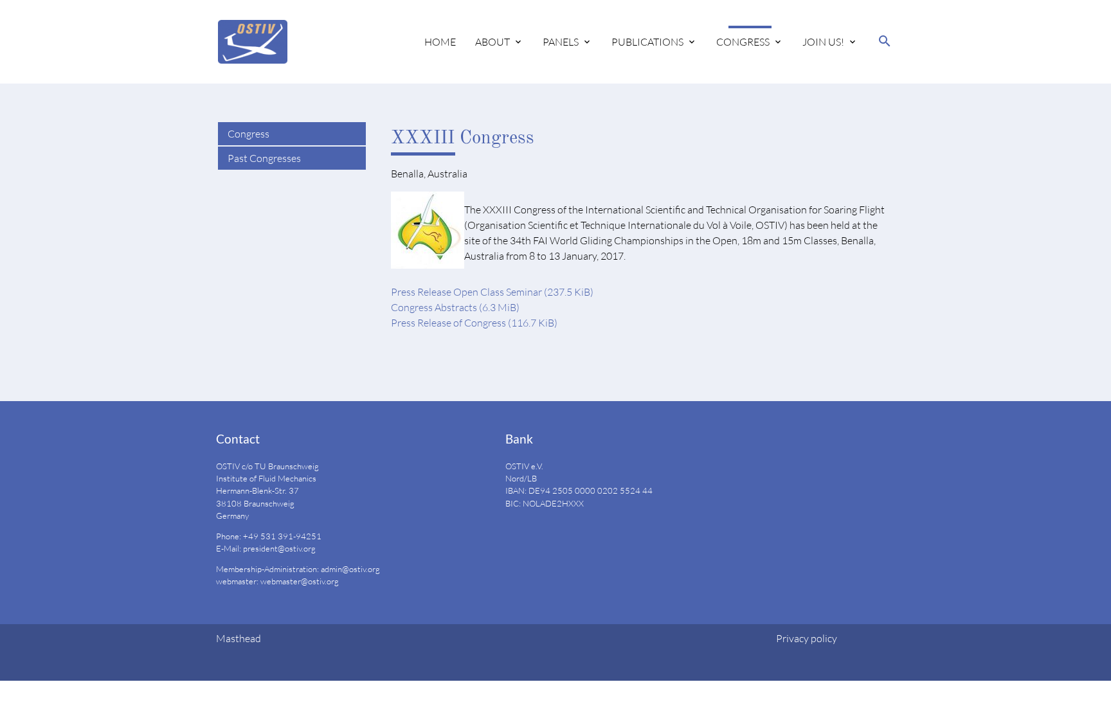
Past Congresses (264, 158)
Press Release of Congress (474, 322)
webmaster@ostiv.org (299, 581)
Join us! (823, 41)
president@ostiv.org (279, 548)
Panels (561, 41)
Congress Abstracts (455, 307)
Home (440, 41)
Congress (743, 41)
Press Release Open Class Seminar (492, 291)
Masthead (238, 638)
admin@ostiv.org (350, 569)
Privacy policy (806, 638)
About (492, 41)
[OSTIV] (252, 41)
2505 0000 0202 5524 (596, 490)
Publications (647, 41)
